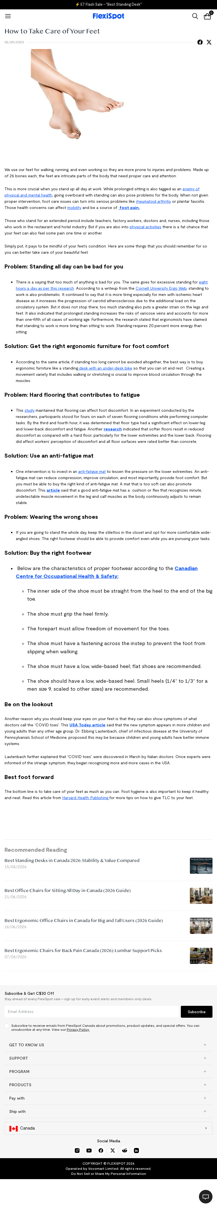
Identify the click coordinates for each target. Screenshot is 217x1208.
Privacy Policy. (78, 1029)
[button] (108, 1044)
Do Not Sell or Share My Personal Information (108, 1173)
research (113, 429)
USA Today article (87, 725)
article (53, 490)
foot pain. (129, 207)
